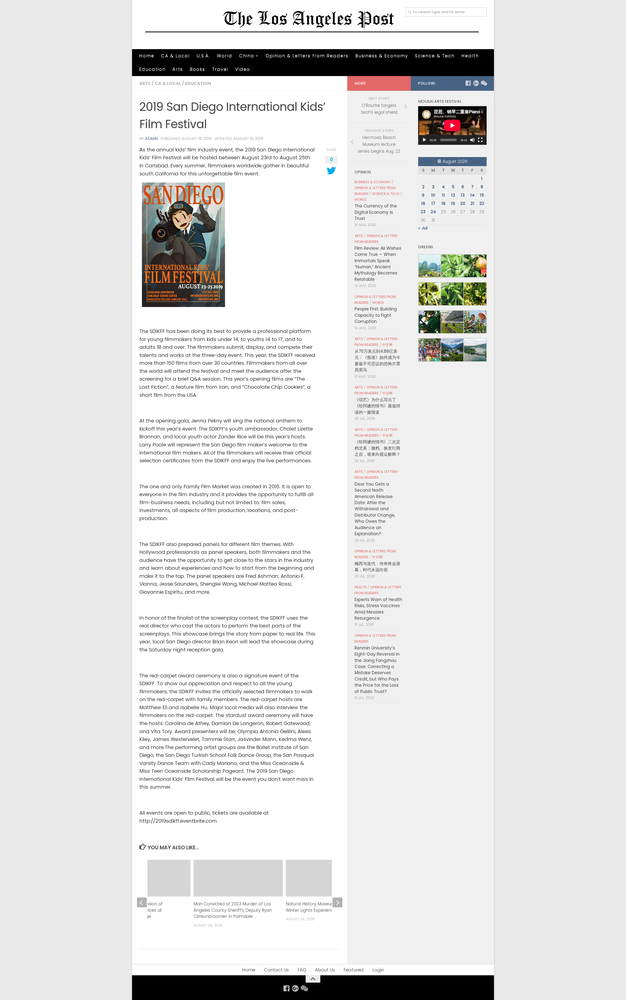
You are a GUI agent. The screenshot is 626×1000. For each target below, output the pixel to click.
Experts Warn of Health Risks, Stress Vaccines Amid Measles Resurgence (378, 609)
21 (472, 203)
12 (453, 195)
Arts (177, 69)
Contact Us (276, 970)
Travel (220, 69)
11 (443, 195)
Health (470, 56)
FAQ (302, 970)
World (224, 56)
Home (146, 56)
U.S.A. (203, 56)
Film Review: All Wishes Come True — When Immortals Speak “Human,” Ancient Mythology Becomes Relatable (378, 263)
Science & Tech (435, 56)
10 (433, 195)
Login (378, 970)
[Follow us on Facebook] (468, 83)
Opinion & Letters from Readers (307, 56)
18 (443, 203)
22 (481, 203)
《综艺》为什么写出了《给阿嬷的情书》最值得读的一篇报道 (377, 406)
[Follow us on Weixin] (484, 83)
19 (453, 203)
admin (151, 138)
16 (423, 203)
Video (242, 69)
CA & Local (175, 56)
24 (433, 212)
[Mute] (472, 139)
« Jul (423, 228)
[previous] (142, 902)
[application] (452, 125)
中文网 (387, 344)
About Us (325, 970)
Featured (354, 970)
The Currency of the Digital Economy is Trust (376, 212)
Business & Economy (381, 56)
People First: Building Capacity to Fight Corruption (376, 315)
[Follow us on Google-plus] (476, 83)
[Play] (424, 139)
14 (472, 195)
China (246, 56)
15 (482, 195)
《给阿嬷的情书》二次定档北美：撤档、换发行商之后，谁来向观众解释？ (377, 448)
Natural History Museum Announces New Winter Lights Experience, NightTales (328, 907)
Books (197, 69)
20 (462, 203)
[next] (337, 902)
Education (152, 69)
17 (433, 203)
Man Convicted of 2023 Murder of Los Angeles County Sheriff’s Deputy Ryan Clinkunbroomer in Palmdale (232, 910)
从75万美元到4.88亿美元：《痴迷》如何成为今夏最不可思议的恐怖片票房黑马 (377, 360)
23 (423, 212)
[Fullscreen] (480, 139)
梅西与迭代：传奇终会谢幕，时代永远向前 (377, 567)
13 (463, 195)
